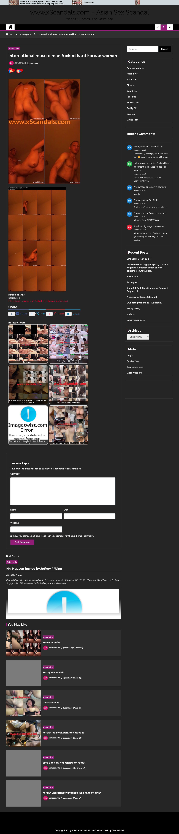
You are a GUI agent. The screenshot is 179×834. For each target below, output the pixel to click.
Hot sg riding (133, 308)
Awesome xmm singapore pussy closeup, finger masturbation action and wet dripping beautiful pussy (41, 2)
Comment (15, 474)
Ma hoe (130, 314)
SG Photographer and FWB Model (144, 303)
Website (14, 523)
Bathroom (132, 79)
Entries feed (133, 361)
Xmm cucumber (52, 642)
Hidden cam (133, 102)
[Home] (10, 27)
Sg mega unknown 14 (153, 226)
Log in (130, 355)
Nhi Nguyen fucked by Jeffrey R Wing (34, 569)
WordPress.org (134, 373)
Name (13, 510)
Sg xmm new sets (157, 187)
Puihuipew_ (133, 282)
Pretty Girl (132, 108)
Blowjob (131, 85)
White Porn (132, 120)
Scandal (131, 114)
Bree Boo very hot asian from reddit (64, 762)
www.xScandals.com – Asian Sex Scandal (89, 12)
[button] (158, 27)
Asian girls (14, 48)
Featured (131, 97)
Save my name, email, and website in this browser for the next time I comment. (53, 536)
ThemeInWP (118, 830)
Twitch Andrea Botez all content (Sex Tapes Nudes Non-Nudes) (152, 167)
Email (66, 510)
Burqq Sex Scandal (54, 672)
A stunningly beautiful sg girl (142, 297)
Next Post (11, 556)
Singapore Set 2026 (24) (139, 259)
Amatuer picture (135, 68)
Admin (137, 226)
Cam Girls (132, 91)
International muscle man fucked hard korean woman (62, 55)
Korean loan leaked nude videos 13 (64, 732)
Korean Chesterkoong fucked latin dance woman (72, 792)
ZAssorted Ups (156, 146)
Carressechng (51, 702)
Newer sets (89, 3)
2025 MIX (153, 200)
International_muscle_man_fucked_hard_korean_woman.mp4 (38, 301)
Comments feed (135, 367)
